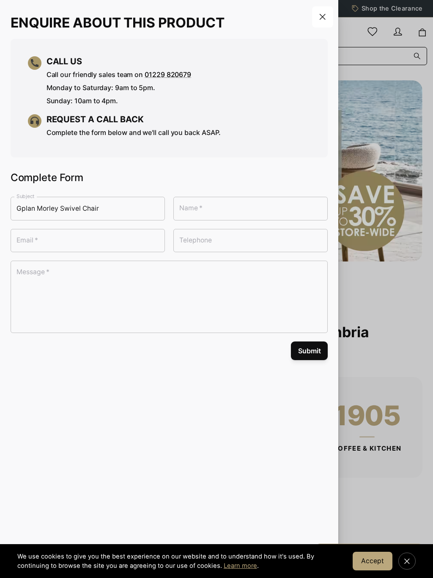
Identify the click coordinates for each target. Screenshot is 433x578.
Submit (309, 351)
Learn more (240, 566)
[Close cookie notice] (407, 561)
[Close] (322, 17)
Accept (372, 561)
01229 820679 (168, 74)
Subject (25, 196)
